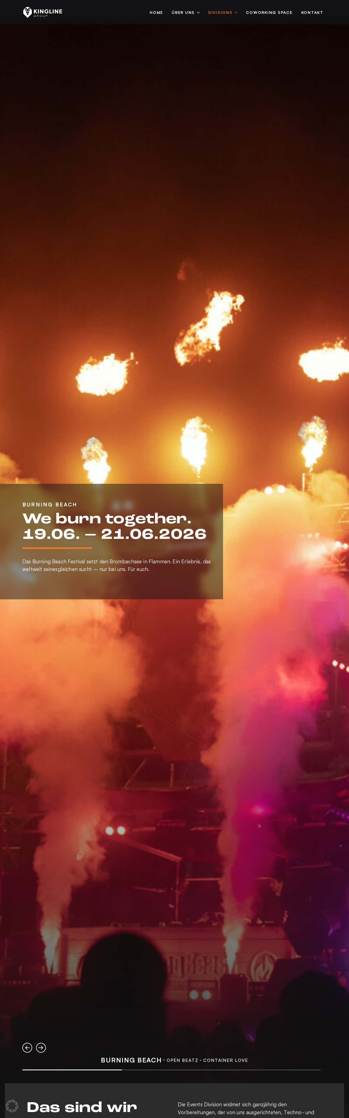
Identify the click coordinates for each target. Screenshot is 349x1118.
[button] (27, 1048)
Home (156, 12)
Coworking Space (269, 12)
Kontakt (312, 12)
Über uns (183, 12)
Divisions (220, 12)
